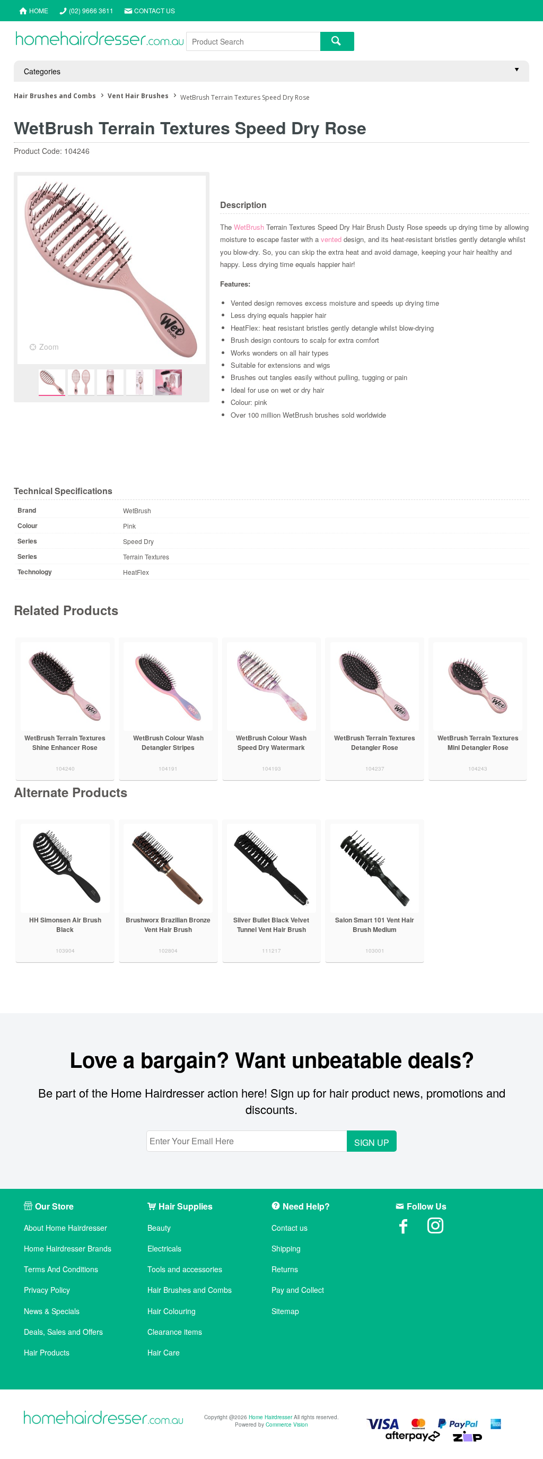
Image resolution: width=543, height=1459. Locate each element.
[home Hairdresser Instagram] (443, 1229)
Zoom (49, 346)
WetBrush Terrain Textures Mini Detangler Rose (478, 742)
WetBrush (249, 227)
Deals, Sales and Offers (63, 1332)
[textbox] (253, 41)
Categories (42, 71)
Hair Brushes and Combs (189, 1290)
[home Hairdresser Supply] (99, 41)
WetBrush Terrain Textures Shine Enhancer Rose (65, 742)
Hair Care (163, 1353)
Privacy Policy (47, 1290)
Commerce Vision (287, 1424)
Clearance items (174, 1332)
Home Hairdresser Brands (67, 1249)
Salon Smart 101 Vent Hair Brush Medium (374, 924)
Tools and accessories (184, 1269)
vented (331, 239)
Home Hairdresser (270, 1417)
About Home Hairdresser (65, 1228)
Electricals (164, 1249)
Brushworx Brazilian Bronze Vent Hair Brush (168, 924)
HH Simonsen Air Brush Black (65, 924)
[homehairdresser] (103, 1418)
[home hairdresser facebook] (411, 1229)
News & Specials (52, 1311)
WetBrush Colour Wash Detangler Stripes (168, 742)
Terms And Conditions (61, 1269)
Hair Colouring (171, 1311)
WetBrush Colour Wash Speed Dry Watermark (271, 742)
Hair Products (46, 1353)
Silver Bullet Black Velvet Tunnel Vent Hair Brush (271, 924)
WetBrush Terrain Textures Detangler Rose (374, 742)
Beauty (159, 1228)
